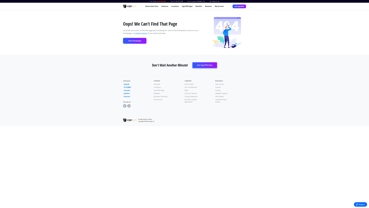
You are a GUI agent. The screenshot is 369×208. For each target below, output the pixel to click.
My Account (219, 6)
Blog (186, 90)
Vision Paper (189, 84)
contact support (141, 33)
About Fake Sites (151, 6)
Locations (175, 6)
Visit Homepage (134, 41)
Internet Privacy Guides (221, 101)
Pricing (217, 90)
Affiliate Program (221, 93)
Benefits (199, 6)
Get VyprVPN (239, 6)
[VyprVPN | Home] (130, 6)
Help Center (219, 84)
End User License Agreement (190, 101)
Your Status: (153, 1)
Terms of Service (190, 93)
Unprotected (161, 1)
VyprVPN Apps (187, 6)
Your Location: (191, 1)
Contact (218, 87)
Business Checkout (160, 96)
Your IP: (172, 1)
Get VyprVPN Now (204, 65)
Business (208, 6)
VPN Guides (219, 96)
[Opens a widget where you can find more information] (360, 204)
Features (164, 6)
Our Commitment (190, 87)
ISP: (210, 1)
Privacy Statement (190, 96)
